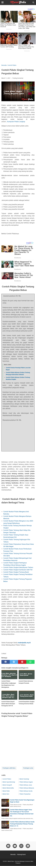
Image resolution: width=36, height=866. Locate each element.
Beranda (13, 854)
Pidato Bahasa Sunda (25, 791)
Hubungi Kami (21, 854)
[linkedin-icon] (28, 846)
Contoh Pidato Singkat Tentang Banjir (16, 572)
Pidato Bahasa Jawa (25, 785)
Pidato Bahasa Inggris (26, 782)
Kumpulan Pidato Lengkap (16, 122)
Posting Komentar (17, 78)
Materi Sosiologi (24, 779)
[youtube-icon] (15, 846)
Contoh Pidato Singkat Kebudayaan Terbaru (18, 567)
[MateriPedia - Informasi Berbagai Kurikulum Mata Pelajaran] (18, 2)
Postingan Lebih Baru (9, 768)
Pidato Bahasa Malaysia (26, 788)
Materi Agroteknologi (8, 782)
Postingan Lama (28, 768)
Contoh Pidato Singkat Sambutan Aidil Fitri (18, 570)
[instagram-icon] (21, 846)
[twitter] (14, 662)
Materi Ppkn (6, 791)
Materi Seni (5, 794)
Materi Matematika (8, 788)
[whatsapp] (30, 662)
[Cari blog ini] (33, 2)
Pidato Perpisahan (25, 794)
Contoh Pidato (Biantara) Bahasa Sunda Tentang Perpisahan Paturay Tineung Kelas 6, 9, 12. (22, 824)
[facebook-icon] (8, 846)
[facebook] (5, 662)
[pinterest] (22, 662)
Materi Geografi (7, 785)
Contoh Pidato (6, 779)
